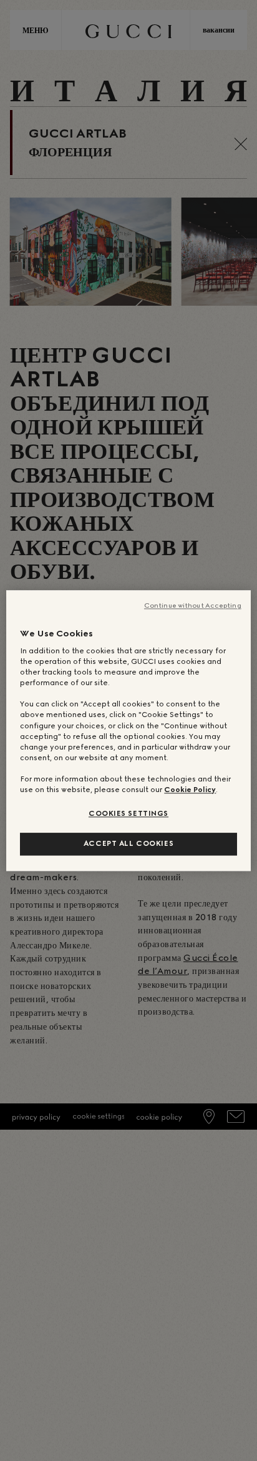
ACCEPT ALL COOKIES (128, 843)
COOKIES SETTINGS (128, 813)
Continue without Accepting (192, 605)
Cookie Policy (190, 789)
